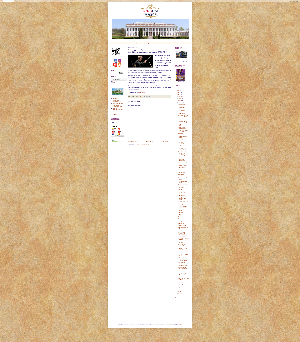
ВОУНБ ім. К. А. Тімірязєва (117, 101)
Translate (116, 83)
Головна (111, 43)
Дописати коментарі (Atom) (142, 144)
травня (180, 102)
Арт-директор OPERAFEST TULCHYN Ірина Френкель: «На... (183, 129)
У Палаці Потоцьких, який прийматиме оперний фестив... (183, 259)
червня (180, 100)
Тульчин (180, 216)
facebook (115, 98)
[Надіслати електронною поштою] (144, 96)
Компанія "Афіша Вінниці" (117, 113)
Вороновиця (181, 223)
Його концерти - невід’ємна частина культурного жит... (183, 264)
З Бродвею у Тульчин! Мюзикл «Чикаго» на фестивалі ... (183, 229)
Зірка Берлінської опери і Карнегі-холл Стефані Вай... (183, 269)
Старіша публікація (165, 141)
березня (180, 287)
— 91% (114, 140)
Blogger (180, 324)
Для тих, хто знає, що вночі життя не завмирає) (183, 203)
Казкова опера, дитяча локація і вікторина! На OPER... (183, 240)
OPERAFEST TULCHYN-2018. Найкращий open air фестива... (182, 274)
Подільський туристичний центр (117, 106)
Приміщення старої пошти (182, 181)
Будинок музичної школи (182, 178)
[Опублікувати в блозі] (146, 96)
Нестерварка (181, 212)
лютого (180, 289)
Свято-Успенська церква (182, 168)
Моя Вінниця (142, 92)
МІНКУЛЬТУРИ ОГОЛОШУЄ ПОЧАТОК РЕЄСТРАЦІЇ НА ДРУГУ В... (182, 247)
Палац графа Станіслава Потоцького (181, 159)
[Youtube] (115, 66)
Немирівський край (182, 225)
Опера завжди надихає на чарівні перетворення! (183, 112)
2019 (178, 92)
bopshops (169, 324)
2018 (178, 94)
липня (180, 98)
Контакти (140, 43)
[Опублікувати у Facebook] (149, 96)
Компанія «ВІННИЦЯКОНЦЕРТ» (118, 110)
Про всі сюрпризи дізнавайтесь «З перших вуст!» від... (182, 123)
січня (179, 291)
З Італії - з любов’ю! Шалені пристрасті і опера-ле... (183, 186)
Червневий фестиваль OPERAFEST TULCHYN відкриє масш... (183, 253)
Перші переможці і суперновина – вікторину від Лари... (182, 197)
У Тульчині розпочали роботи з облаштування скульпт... (183, 280)
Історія (129, 43)
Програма (124, 43)
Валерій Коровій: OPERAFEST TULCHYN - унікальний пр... (182, 153)
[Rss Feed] (120, 66)
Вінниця (180, 221)
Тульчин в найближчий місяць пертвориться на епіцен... (183, 135)
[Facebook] (115, 62)
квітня (180, 285)
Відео (134, 43)
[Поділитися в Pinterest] (150, 96)
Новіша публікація (132, 141)
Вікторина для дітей (148, 43)
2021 (178, 88)
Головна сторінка (149, 141)
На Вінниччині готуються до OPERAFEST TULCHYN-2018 (182, 147)
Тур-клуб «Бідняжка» (118, 103)
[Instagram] (119, 62)
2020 (178, 90)
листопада (181, 96)
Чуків (179, 214)
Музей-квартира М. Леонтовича (182, 171)
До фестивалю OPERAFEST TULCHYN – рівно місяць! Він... (183, 234)
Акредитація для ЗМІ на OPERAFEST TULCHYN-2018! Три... (183, 117)
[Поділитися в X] (147, 96)
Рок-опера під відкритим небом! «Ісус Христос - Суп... (183, 106)
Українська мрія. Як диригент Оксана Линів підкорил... (183, 164)
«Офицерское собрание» (181, 175)
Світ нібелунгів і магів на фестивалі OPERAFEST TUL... (183, 191)
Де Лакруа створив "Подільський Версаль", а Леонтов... (182, 208)
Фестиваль (117, 43)
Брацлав (180, 219)
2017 (178, 294)
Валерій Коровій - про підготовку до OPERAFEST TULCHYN (183, 141)
